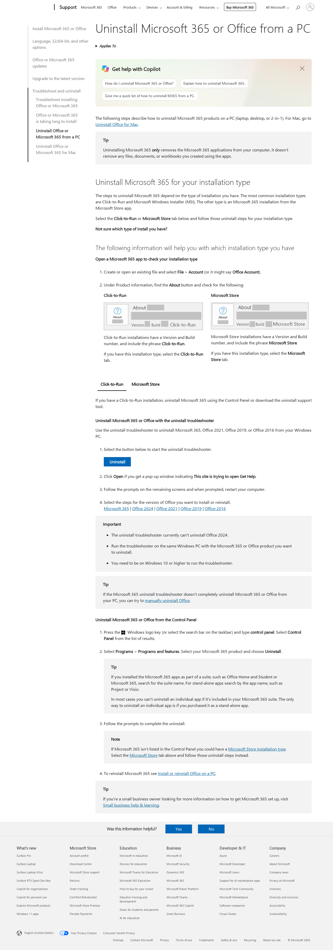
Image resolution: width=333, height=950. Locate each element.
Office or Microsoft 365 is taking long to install (57, 118)
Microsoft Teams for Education (139, 872)
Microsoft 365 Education (135, 880)
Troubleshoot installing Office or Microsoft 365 (57, 102)
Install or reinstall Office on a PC (186, 773)
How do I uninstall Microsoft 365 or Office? (139, 83)
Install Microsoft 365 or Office (59, 28)
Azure (223, 856)
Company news (279, 872)
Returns (75, 880)
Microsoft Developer (232, 864)
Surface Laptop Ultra (30, 872)
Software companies (232, 905)
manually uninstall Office (167, 600)
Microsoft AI (174, 856)
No (211, 829)
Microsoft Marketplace (234, 897)
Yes (179, 829)
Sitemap (118, 940)
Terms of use (184, 940)
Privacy (164, 940)
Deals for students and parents (139, 910)
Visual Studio (228, 914)
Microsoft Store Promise (85, 905)
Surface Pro (24, 856)
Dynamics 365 (175, 872)
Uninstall (117, 461)
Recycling (250, 940)
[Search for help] (297, 6)
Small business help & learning (131, 805)
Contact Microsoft (141, 940)
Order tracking (79, 889)
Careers (274, 856)
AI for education (130, 918)
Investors (275, 889)
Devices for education (133, 864)
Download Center (81, 864)
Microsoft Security (177, 864)
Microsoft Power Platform (182, 889)
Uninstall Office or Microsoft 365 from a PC (58, 133)
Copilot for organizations (32, 889)
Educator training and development (133, 899)
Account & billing (180, 7)
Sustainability (278, 914)
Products (130, 7)
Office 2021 (166, 508)
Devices (152, 7)
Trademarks (206, 940)
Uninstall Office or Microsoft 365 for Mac (56, 149)
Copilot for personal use (32, 897)
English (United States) (38, 933)
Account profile (79, 856)
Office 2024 (142, 508)
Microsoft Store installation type (257, 749)
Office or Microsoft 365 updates (53, 63)
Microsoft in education (134, 856)
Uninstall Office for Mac (116, 124)
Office (112, 7)
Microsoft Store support (85, 872)
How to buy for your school (136, 889)
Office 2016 (215, 508)
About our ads (272, 940)
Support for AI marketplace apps (240, 880)
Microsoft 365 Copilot (180, 905)
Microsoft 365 (91, 7)
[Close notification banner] (302, 68)
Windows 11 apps (28, 914)
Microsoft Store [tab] (145, 384)
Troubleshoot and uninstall (57, 90)
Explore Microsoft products (33, 905)
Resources (207, 7)
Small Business (175, 914)
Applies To (107, 45)
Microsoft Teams (177, 897)
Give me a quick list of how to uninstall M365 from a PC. (150, 95)
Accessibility (277, 905)
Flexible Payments (81, 914)
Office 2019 (191, 508)
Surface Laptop (26, 864)
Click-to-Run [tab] (112, 384)
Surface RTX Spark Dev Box (33, 880)
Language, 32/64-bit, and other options (60, 44)
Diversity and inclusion (284, 897)
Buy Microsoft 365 (240, 7)
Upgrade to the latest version (59, 78)
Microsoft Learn (229, 872)
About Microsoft (280, 864)
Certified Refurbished (83, 897)
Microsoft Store (143, 755)
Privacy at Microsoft (282, 880)
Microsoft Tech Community (236, 889)
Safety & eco (229, 940)
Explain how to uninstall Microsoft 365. (214, 83)
